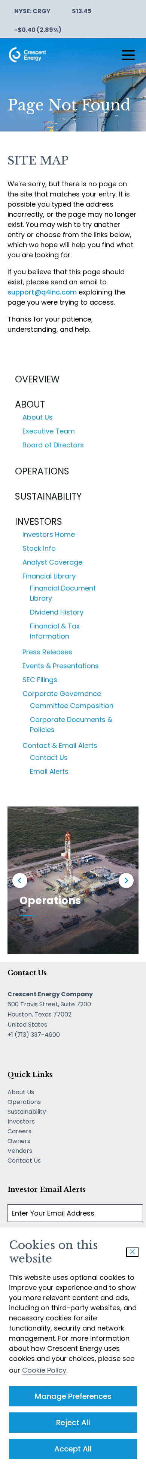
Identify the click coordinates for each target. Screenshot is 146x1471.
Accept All (73, 1449)
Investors (38, 521)
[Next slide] (126, 880)
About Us (37, 417)
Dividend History (56, 612)
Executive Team (48, 431)
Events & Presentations (60, 666)
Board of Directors (53, 445)
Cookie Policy (44, 1370)
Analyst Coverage (52, 562)
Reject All (73, 1422)
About (30, 404)
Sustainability (48, 496)
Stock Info (39, 548)
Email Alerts (49, 771)
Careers (30, 1131)
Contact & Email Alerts (59, 745)
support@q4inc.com (42, 292)
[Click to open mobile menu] (128, 55)
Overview (37, 379)
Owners (29, 1141)
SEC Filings (39, 679)
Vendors (30, 1151)
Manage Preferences (73, 1396)
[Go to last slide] (19, 880)
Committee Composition (71, 705)
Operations (42, 471)
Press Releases (47, 652)
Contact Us (49, 757)
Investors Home (48, 534)
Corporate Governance (61, 693)
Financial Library (49, 576)
